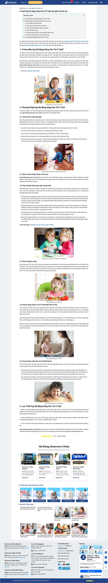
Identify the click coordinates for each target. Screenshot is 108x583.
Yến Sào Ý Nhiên (67, 2)
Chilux (80, 429)
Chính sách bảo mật (63, 559)
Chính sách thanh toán (64, 553)
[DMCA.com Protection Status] (91, 580)
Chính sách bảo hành (63, 556)
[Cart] (101, 2)
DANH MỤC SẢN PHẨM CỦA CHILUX (32, 485)
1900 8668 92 (61, 551)
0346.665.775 (61, 546)
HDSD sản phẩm (93, 2)
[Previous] (19, 494)
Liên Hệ (84, 2)
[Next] (89, 494)
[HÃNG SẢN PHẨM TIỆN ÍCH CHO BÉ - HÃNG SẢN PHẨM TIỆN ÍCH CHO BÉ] (10, 2)
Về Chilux (76, 2)
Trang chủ (23, 2)
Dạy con (40, 8)
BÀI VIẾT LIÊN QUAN (26, 504)
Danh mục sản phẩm (35, 2)
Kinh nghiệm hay (33, 8)
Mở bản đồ (25, 477)
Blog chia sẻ (23, 8)
